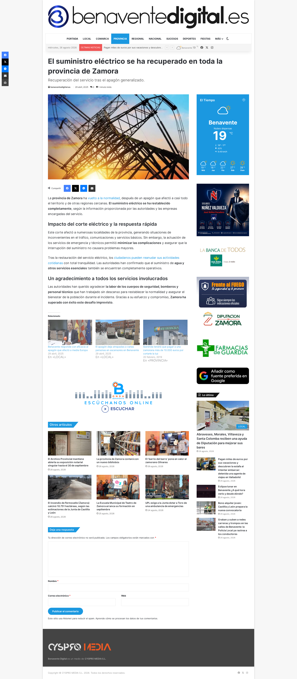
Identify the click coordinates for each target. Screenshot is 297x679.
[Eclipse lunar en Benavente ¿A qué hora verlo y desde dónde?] (206, 491)
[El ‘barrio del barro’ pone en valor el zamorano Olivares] (167, 443)
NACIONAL (155, 38)
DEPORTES (189, 38)
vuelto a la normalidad (103, 198)
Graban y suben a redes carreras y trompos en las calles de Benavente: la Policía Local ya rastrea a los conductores (233, 526)
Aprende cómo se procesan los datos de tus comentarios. (127, 618)
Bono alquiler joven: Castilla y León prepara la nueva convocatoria (233, 507)
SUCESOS (172, 38)
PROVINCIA (120, 38)
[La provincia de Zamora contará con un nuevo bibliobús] (118, 443)
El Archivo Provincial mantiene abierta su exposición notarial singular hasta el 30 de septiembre (68, 462)
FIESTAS (205, 38)
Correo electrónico (59, 595)
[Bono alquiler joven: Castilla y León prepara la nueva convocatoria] (206, 507)
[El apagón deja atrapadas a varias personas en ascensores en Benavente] (118, 332)
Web (123, 595)
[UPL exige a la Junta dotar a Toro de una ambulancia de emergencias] (167, 487)
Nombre (53, 581)
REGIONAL (138, 38)
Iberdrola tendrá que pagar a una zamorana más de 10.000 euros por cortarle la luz (163, 350)
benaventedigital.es (60, 87)
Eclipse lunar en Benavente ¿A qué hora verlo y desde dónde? (137, 47)
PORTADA (72, 38)
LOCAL (87, 38)
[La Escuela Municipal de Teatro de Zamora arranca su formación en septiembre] (118, 487)
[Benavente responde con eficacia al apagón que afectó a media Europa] (70, 332)
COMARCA (102, 38)
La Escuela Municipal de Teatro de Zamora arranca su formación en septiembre (116, 506)
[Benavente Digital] (148, 16)
